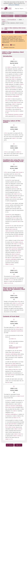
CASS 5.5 (12, 343)
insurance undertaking (13, 96)
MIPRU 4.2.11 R (9, 279)
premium (7, 86)
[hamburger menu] (2, 8)
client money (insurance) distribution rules (15, 348)
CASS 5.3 (14, 138)
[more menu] (26, 8)
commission (8, 107)
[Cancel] (26, 35)
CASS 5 (4, 21)
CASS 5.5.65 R (18, 428)
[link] (8, 8)
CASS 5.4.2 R (17, 193)
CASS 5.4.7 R (16, 417)
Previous (11, 445)
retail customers (9, 230)
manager (7, 216)
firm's (19, 75)
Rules (13, 45)
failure (10, 369)
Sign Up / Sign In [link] (19, 8)
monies (17, 94)
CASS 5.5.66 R (18, 434)
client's (21, 84)
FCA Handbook (11, 19)
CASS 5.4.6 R (19, 327)
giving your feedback (14, 4)
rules (15, 174)
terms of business (17, 247)
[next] (20, 32)
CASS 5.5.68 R (17, 435)
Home (3, 19)
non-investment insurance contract (14, 114)
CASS (20, 19)
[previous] (7, 32)
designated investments (17, 330)
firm (19, 67)
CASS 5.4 (9, 67)
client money (15, 77)
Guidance (6, 45)
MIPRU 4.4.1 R (19, 236)
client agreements (13, 248)
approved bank (12, 423)
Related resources (9, 47)
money (20, 242)
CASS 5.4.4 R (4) (8, 283)
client (12, 92)
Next (17, 445)
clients (7, 77)
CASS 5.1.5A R (9, 264)
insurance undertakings (11, 354)
